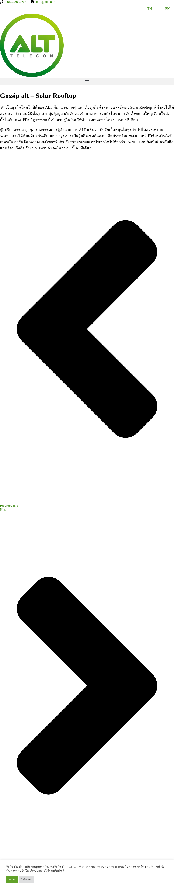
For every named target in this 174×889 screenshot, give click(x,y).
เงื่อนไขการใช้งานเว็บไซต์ (47, 871)
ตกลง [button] (12, 879)
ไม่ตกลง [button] (26, 879)
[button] (87, 81)
